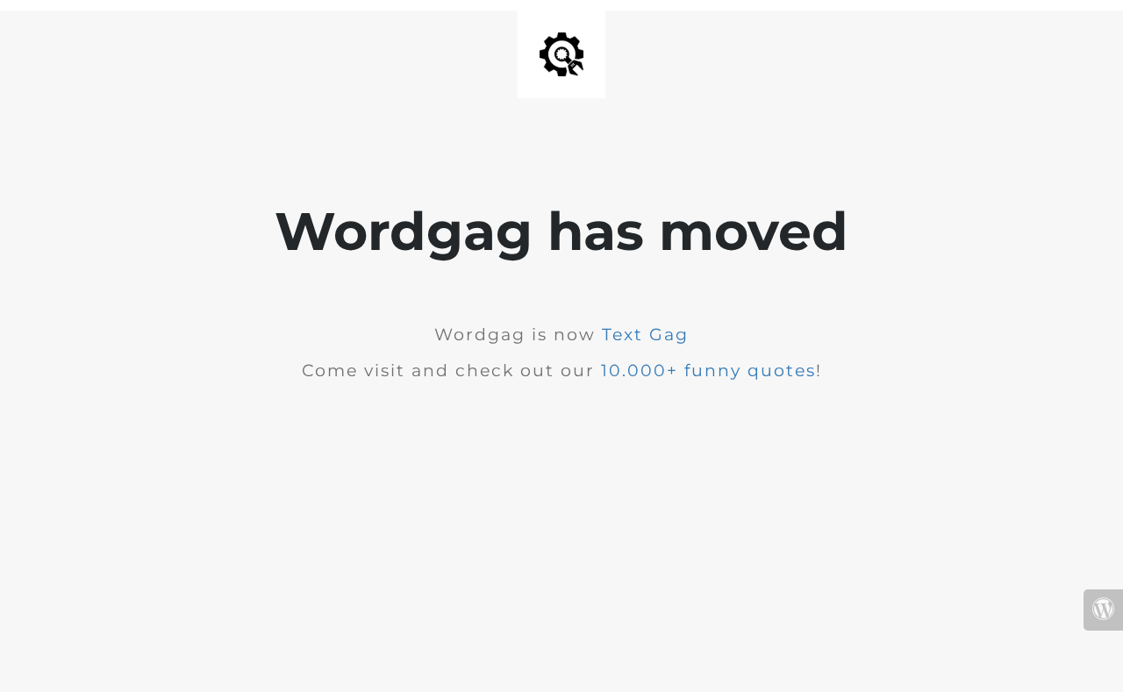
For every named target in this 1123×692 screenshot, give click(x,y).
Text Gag (645, 335)
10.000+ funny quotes (708, 370)
